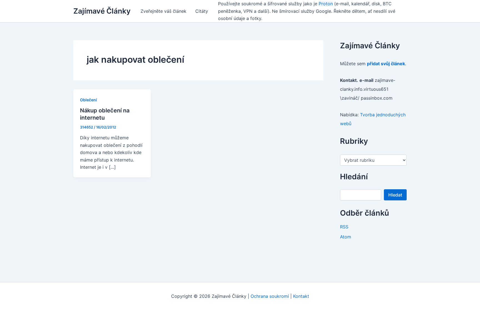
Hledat (395, 195)
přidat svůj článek (386, 63)
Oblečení (88, 99)
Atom (345, 237)
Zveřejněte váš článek (163, 11)
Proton (326, 3)
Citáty (201, 11)
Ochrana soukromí (270, 296)
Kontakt (301, 296)
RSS (344, 227)
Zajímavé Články (102, 11)
